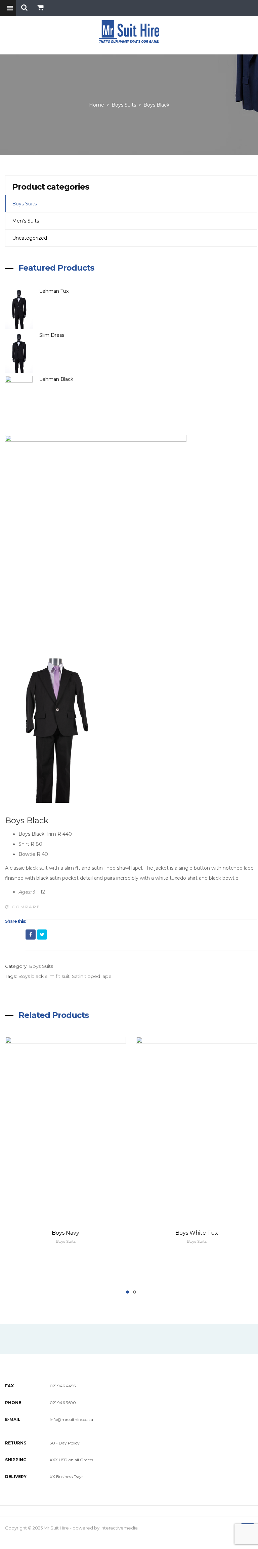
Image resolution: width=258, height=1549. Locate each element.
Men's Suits (25, 221)
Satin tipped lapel (92, 976)
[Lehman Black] (22, 396)
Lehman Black (56, 379)
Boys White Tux (196, 1233)
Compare (26, 906)
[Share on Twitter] (42, 934)
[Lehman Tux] (22, 308)
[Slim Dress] (22, 352)
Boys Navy (65, 1233)
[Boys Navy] (65, 1127)
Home (96, 105)
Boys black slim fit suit (44, 976)
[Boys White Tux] (196, 1127)
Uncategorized (29, 238)
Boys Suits (124, 105)
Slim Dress (51, 335)
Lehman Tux (54, 291)
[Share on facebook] (31, 934)
